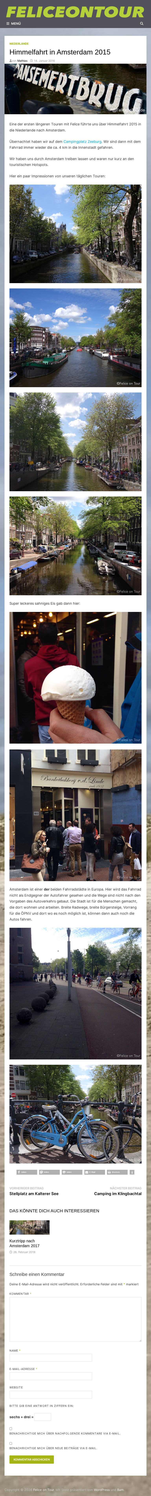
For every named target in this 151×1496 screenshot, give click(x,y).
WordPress (102, 1490)
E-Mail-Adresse (23, 1369)
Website (16, 1387)
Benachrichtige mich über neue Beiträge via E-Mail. (53, 1448)
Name (15, 1350)
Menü (16, 23)
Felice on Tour (43, 1490)
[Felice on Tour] (75, 12)
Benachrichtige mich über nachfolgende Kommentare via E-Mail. (65, 1433)
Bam (120, 1490)
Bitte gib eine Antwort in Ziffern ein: (41, 1405)
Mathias (22, 60)
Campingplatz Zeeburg (82, 142)
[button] (27, 1172)
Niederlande (19, 43)
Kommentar (20, 1293)
